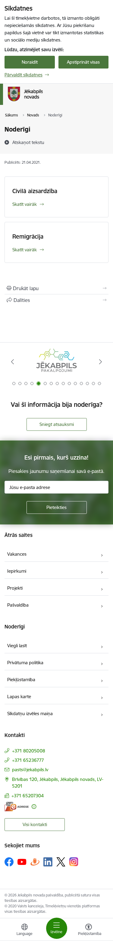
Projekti (15, 588)
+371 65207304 (27, 796)
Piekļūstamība (21, 679)
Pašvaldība (18, 605)
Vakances (17, 554)
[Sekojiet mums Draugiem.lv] (34, 862)
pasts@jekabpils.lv (30, 769)
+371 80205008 (28, 751)
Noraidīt (30, 62)
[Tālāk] (100, 361)
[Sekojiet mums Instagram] (73, 861)
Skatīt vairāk (24, 204)
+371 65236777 (28, 760)
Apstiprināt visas (83, 62)
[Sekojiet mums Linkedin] (47, 861)
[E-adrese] (17, 807)
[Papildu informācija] (34, 806)
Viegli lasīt (17, 645)
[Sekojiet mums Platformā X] (60, 861)
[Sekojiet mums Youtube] (22, 861)
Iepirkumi (16, 571)
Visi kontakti (35, 824)
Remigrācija (27, 236)
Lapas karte (19, 696)
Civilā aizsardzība (34, 191)
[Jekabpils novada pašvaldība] (43, 101)
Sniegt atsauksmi (56, 424)
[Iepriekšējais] (12, 361)
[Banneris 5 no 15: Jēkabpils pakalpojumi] (56, 362)
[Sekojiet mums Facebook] (9, 861)
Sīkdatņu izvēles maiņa (30, 713)
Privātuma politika (25, 662)
